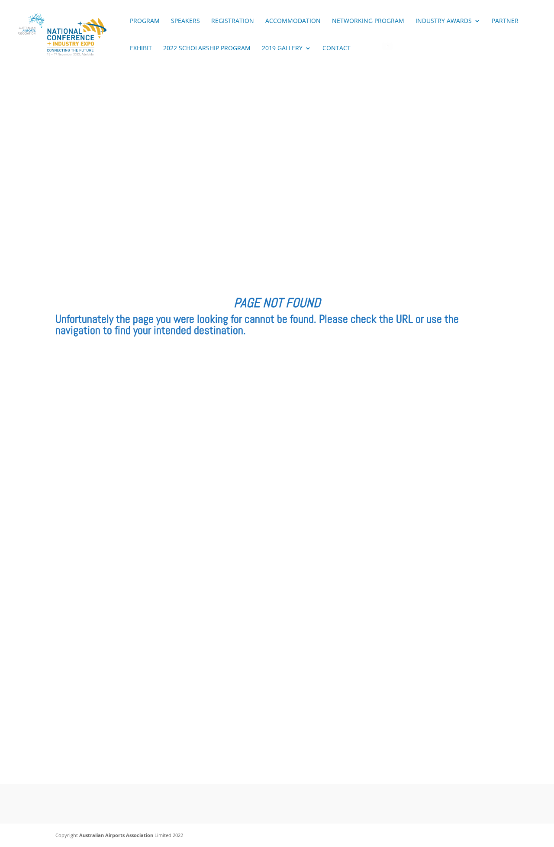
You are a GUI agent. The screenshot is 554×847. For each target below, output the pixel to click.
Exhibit (141, 48)
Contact (336, 48)
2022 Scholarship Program (207, 48)
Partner (505, 21)
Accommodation (293, 21)
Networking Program (368, 21)
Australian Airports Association (116, 835)
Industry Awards (444, 21)
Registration (232, 21)
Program (145, 21)
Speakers (185, 21)
